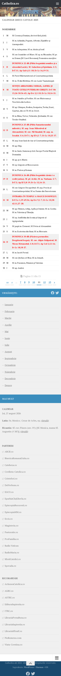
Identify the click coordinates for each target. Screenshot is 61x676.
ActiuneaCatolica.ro (15, 584)
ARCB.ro (9, 451)
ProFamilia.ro (12, 539)
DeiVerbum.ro (12, 485)
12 (44, 282)
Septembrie (10, 358)
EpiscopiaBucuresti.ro (16, 505)
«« (7, 282)
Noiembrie (10, 371)
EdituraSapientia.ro (14, 604)
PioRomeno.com (13, 637)
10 (33, 282)
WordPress (29, 667)
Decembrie (10, 378)
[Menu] (57, 3)
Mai (6, 331)
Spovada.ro (10, 565)
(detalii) (45, 420)
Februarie (9, 311)
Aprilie (8, 324)
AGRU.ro (9, 590)
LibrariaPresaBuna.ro (15, 617)
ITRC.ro (9, 611)
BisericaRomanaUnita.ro (17, 458)
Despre (8, 385)
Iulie (7, 344)
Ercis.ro (8, 518)
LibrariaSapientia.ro (15, 624)
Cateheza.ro (11, 465)
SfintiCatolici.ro (13, 559)
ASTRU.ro (10, 597)
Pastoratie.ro (11, 532)
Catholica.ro (10, 3)
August (8, 351)
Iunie (7, 338)
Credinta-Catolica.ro (15, 471)
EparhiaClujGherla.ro (15, 498)
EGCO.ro (9, 492)
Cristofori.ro (11, 478)
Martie (8, 318)
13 (50, 282)
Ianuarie (9, 304)
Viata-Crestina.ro (13, 644)
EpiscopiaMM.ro (13, 512)
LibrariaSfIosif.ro (13, 631)
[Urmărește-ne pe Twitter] (57, 293)
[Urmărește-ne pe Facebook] (52, 293)
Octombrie (10, 365)
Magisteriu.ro (11, 525)
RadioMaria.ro (12, 552)
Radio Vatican (12, 545)
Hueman (39, 667)
